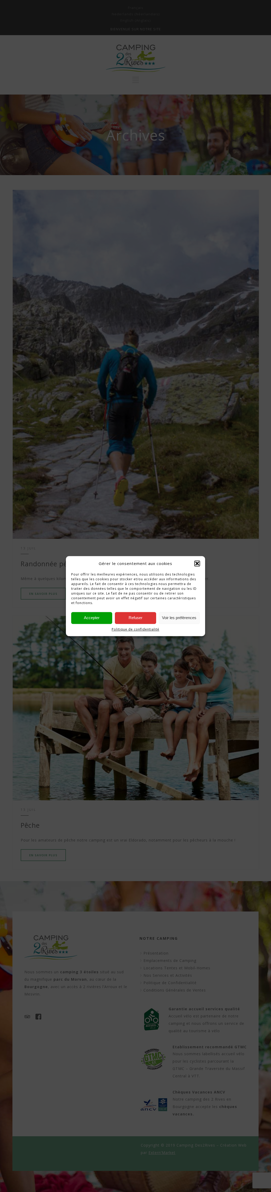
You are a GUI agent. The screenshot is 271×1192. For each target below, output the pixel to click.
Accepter (92, 618)
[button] (197, 563)
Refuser (135, 618)
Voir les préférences (179, 618)
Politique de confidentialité (135, 629)
